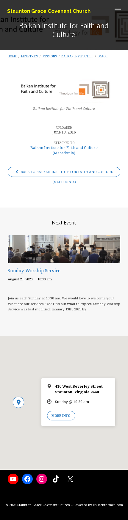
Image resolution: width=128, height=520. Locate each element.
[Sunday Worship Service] (64, 259)
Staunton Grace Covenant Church (48, 11)
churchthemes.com (108, 505)
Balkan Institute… (77, 56)
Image (102, 56)
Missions (50, 56)
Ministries (29, 56)
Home (12, 56)
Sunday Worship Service (34, 271)
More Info (61, 415)
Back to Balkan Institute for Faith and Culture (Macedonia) (66, 173)
